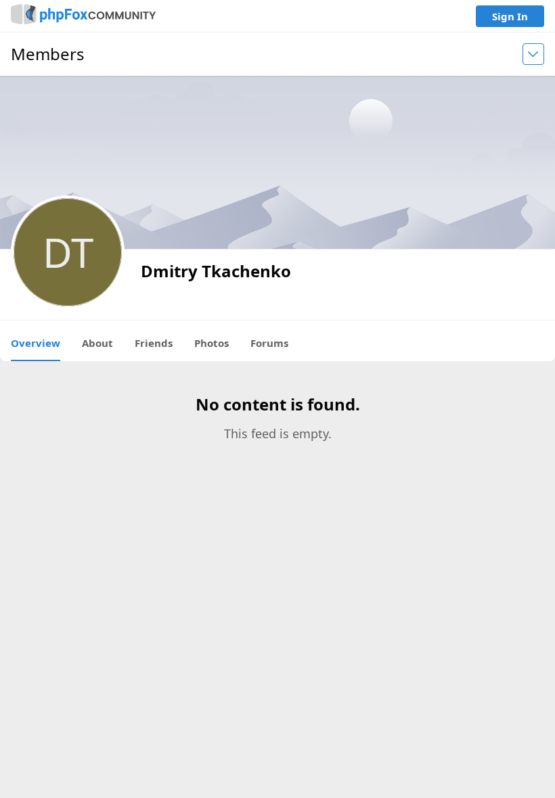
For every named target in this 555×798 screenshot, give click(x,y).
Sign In (510, 16)
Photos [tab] (211, 343)
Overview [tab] (35, 343)
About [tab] (97, 343)
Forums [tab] (269, 343)
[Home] (83, 16)
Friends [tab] (154, 343)
